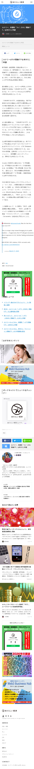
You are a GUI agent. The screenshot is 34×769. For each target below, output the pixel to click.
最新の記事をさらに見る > (17, 623)
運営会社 (4, 751)
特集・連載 (5, 726)
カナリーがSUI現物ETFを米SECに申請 (13, 42)
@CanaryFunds (16, 223)
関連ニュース (6, 46)
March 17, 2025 (14, 251)
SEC (7, 263)
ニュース (12, 33)
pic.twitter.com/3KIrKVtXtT (11, 244)
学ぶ (3, 732)
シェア (7, 53)
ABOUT (4, 743)
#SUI (4, 433)
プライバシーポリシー (8, 754)
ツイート (18, 53)
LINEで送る (28, 53)
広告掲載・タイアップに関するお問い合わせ (13, 765)
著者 (3, 740)
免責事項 (4, 757)
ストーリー (5, 729)
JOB (3, 737)
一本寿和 (17, 455)
